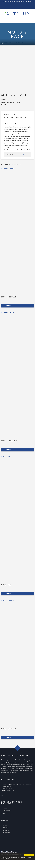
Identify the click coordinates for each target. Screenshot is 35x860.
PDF (2, 795)
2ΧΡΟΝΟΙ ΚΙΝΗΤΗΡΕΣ (13, 102)
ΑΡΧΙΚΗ (5, 825)
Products (19, 42)
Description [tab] (9, 114)
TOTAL (5, 808)
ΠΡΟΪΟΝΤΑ (6, 830)
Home (11, 42)
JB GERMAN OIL (7, 810)
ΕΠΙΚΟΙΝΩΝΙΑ (6, 832)
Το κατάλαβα (29, 855)
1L (23, 154)
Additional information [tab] (15, 117)
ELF (6, 105)
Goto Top (18, 748)
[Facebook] (17, 5)
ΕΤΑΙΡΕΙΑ (5, 827)
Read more (8, 305)
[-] (2, 20)
